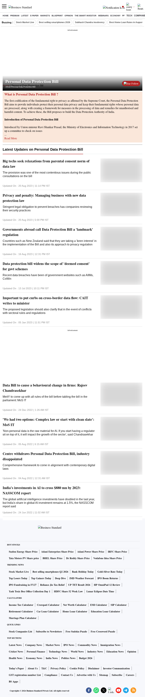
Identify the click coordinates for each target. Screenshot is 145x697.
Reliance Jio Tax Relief (52, 585)
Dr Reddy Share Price (78, 558)
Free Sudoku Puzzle (76, 631)
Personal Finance (36, 651)
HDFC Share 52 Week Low (68, 591)
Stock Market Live (25, 22)
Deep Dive (60, 578)
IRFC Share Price (117, 551)
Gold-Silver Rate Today (110, 571)
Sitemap (103, 675)
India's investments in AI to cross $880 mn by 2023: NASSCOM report (42, 490)
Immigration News (110, 645)
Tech (129, 15)
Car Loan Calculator (48, 611)
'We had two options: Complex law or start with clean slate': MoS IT (48, 422)
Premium (14, 16)
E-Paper (34, 16)
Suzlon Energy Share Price (23, 551)
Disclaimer (93, 668)
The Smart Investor (85, 16)
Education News (115, 651)
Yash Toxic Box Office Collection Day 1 (29, 591)
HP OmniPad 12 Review (107, 585)
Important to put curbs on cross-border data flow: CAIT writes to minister (45, 300)
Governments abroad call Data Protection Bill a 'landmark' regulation (48, 232)
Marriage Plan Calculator (22, 618)
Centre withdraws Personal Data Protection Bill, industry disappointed (46, 456)
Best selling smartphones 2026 (54, 22)
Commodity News (87, 645)
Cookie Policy (77, 668)
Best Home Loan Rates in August (126, 22)
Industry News (95, 651)
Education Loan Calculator (105, 611)
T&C (44, 668)
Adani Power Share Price (90, 551)
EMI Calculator (98, 605)
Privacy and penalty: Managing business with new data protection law (44, 198)
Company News (33, 645)
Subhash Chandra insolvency (90, 22)
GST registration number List (25, 675)
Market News (53, 645)
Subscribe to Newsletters (49, 631)
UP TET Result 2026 (79, 585)
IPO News (68, 645)
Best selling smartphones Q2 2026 (50, 571)
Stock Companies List (20, 631)
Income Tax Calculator (21, 605)
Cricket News (16, 651)
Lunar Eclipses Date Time (100, 591)
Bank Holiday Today (83, 571)
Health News (15, 658)
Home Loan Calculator (75, 611)
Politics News (68, 658)
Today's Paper (16, 668)
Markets (45, 16)
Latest (24, 16)
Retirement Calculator (21, 611)
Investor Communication (116, 668)
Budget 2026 (85, 658)
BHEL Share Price (52, 558)
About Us (33, 668)
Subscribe (117, 675)
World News (77, 651)
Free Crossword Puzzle (103, 631)
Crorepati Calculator (48, 605)
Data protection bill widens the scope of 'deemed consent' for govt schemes (46, 266)
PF (123, 16)
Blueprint (57, 16)
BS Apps (13, 681)
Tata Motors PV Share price (24, 558)
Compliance (51, 675)
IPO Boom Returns (107, 578)
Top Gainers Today (41, 578)
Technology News (58, 651)
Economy (115, 16)
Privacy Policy (58, 668)
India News (52, 658)
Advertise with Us (86, 675)
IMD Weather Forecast (81, 578)
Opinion (69, 16)
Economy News (34, 658)
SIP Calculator (119, 605)
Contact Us (67, 675)
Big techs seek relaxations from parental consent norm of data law (46, 163)
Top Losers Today (18, 578)
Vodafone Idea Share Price (107, 558)
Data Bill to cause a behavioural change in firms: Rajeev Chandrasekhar (45, 388)
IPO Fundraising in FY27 (22, 585)
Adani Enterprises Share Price (57, 551)
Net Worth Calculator (74, 605)
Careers (130, 675)
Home (5, 16)
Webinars (103, 16)
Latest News (15, 645)
